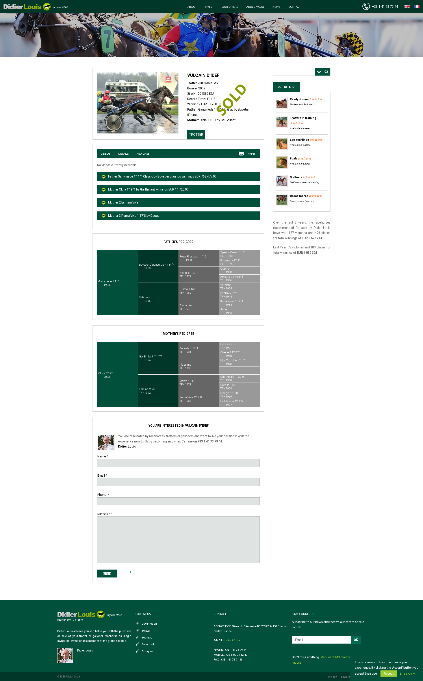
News (276, 7)
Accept (389, 673)
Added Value (255, 7)
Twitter (146, 630)
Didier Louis (127, 446)
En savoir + (407, 673)
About (192, 7)
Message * (105, 514)
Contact (294, 7)
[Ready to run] (282, 108)
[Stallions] (282, 186)
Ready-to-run (299, 99)
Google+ (147, 651)
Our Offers (230, 7)
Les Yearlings (299, 139)
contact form (231, 640)
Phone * (103, 494)
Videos (106, 153)
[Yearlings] (282, 148)
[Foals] (282, 167)
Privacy (332, 676)
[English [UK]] (407, 7)
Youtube (147, 637)
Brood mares (299, 196)
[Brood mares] (282, 205)
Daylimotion (149, 623)
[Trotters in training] (282, 127)
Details (123, 153)
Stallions (296, 177)
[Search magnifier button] (326, 72)
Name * (103, 456)
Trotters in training (303, 118)
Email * (102, 475)
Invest (209, 7)
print (251, 153)
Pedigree (143, 153)
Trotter (196, 134)
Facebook (148, 644)
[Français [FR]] (417, 7)
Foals (293, 158)
